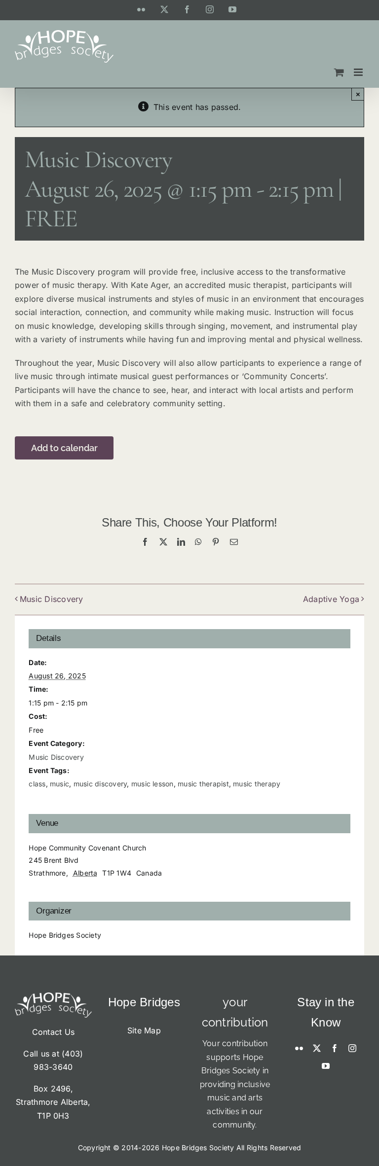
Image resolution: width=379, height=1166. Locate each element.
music (59, 783)
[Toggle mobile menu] (359, 72)
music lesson (152, 783)
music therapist (203, 783)
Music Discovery (51, 599)
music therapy (256, 783)
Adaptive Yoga (331, 599)
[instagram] (352, 1048)
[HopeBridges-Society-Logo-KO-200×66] (53, 996)
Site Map (144, 1030)
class (37, 783)
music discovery (100, 783)
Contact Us (53, 1032)
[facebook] (335, 1048)
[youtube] (326, 1066)
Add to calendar (64, 448)
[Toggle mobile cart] (339, 72)
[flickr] (299, 1048)
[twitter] (317, 1048)
